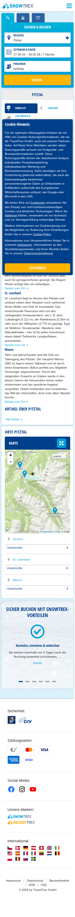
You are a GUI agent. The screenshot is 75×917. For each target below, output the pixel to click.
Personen (20, 64)
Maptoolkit (47, 531)
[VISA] (44, 750)
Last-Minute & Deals (22, 118)
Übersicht (20, 108)
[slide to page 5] (47, 681)
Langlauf (53, 108)
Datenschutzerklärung (38, 253)
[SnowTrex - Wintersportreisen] (20, 816)
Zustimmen (37, 202)
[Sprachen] (10, 848)
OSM (57, 531)
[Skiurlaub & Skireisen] (18, 6)
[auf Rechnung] (14, 750)
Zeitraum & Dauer (24, 49)
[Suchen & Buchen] (7, 17)
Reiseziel (19, 35)
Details (37, 663)
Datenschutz (35, 880)
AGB (32, 884)
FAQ (44, 884)
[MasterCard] (29, 750)
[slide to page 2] (27, 681)
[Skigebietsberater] (23, 17)
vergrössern (61, 443)
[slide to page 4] (41, 681)
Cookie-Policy (42, 234)
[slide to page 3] (34, 681)
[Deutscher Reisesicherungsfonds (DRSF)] (12, 720)
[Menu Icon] (69, 6)
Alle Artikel (12, 419)
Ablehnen (11, 215)
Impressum (24, 244)
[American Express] (14, 760)
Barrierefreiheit (59, 880)
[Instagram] (22, 789)
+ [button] (10, 455)
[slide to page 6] (54, 681)
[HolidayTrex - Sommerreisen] (21, 822)
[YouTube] (33, 789)
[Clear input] (67, 38)
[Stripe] (29, 760)
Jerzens (18, 539)
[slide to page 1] (21, 681)
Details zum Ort (15, 288)
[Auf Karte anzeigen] (9, 539)
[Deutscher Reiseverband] (25, 720)
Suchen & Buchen (37, 27)
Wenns (17, 580)
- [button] (10, 461)
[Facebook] (11, 789)
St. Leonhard (21, 559)
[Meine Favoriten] (38, 17)
